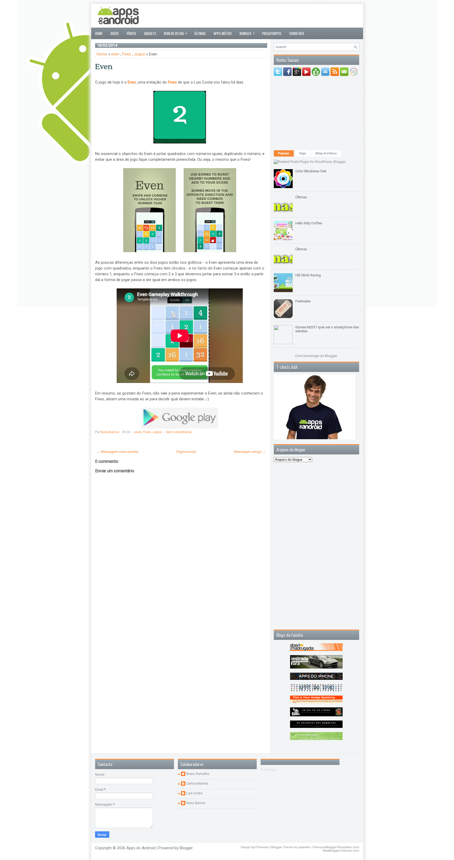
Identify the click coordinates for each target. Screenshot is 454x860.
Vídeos (131, 33)
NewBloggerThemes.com (341, 850)
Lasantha (304, 847)
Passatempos (271, 33)
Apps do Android (140, 848)
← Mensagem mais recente (117, 452)
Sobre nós (296, 33)
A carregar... (269, 769)
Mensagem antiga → (250, 452)
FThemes (262, 847)
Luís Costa (194, 793)
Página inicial (186, 452)
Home (98, 33)
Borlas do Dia (175, 33)
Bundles (247, 33)
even (115, 54)
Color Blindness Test (310, 171)
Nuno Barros (195, 803)
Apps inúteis (223, 33)
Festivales (303, 301)
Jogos (114, 33)
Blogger (331, 356)
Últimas (200, 33)
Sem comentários (179, 432)
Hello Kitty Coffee (308, 223)
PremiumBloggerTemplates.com (336, 847)
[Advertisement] (263, 16)
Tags (302, 153)
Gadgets (150, 33)
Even (103, 67)
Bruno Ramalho (197, 774)
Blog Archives (326, 153)
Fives (126, 54)
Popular (284, 153)
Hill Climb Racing (308, 275)
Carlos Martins (197, 783)
